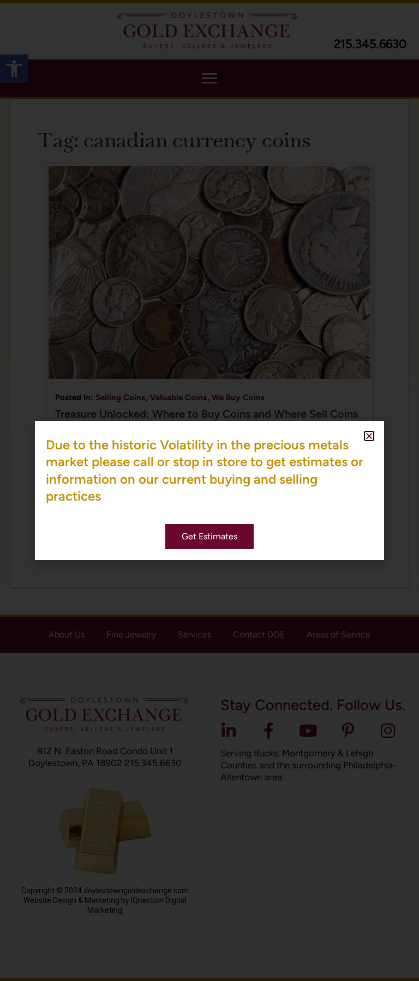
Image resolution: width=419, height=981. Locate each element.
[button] (369, 436)
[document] (209, 490)
